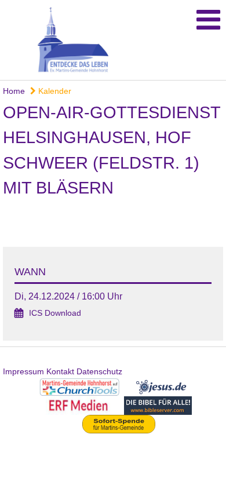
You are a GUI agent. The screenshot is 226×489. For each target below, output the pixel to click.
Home (14, 91)
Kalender (53, 91)
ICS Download (55, 313)
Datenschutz (99, 371)
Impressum (23, 371)
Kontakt (60, 371)
